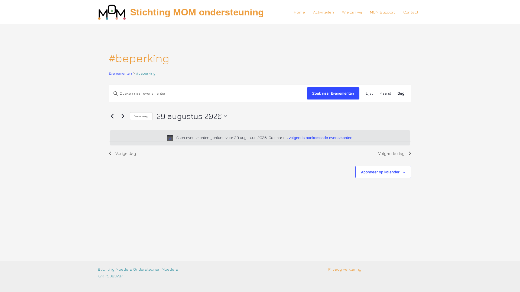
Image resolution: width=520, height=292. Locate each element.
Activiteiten (323, 12)
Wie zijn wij (352, 12)
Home (299, 12)
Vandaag (141, 116)
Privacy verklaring (344, 269)
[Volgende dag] (122, 116)
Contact (410, 12)
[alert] (260, 137)
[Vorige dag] (112, 116)
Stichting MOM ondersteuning (197, 12)
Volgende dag (391, 153)
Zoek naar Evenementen (333, 93)
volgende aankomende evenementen (320, 137)
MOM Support (382, 12)
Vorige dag (125, 153)
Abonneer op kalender (380, 172)
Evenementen (120, 73)
